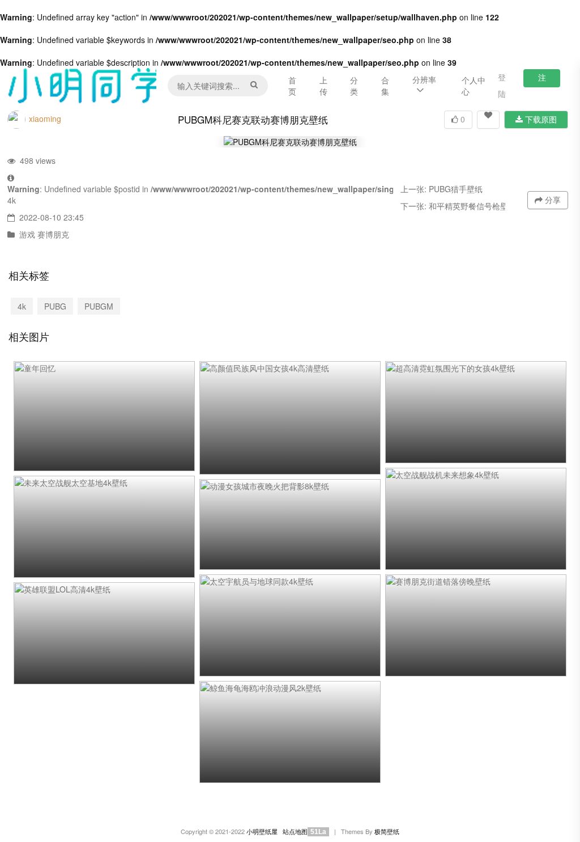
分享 (552, 199)
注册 (542, 79)
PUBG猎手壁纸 (456, 188)
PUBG (55, 306)
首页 (292, 85)
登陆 (502, 85)
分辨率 (424, 80)
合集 (385, 85)
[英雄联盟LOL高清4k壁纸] (104, 633)
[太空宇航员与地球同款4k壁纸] (290, 625)
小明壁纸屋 (262, 831)
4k (11, 200)
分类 (354, 85)
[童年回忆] (104, 416)
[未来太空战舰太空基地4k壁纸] (104, 527)
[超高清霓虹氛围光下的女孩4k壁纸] (475, 412)
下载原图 (540, 119)
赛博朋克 (53, 234)
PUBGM (98, 306)
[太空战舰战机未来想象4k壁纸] (475, 519)
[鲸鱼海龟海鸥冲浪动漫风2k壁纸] (290, 732)
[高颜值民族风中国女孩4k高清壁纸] (290, 418)
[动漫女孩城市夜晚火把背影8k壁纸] (290, 524)
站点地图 (295, 831)
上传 (323, 85)
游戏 (27, 234)
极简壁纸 (386, 831)
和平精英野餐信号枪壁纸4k (476, 205)
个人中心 (473, 85)
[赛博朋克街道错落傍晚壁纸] (475, 625)
